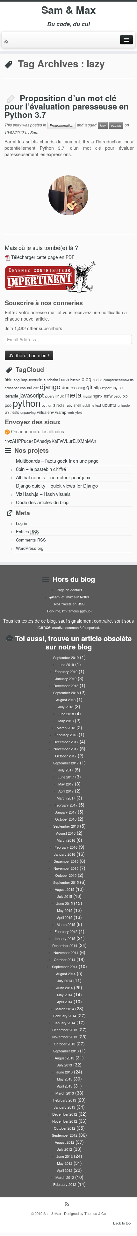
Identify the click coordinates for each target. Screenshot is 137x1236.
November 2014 (66, 952)
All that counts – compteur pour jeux (53, 477)
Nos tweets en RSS (69, 603)
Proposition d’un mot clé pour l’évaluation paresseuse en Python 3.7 (66, 106)
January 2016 (64, 854)
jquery (49, 396)
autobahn (51, 379)
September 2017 (66, 762)
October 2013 (64, 1043)
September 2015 (66, 882)
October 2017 (65, 755)
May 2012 (64, 1163)
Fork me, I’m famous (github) (69, 610)
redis (60, 405)
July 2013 (64, 1064)
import (107, 387)
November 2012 (64, 1121)
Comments (31, 540)
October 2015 (65, 875)
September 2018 (66, 692)
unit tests (12, 412)
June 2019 (66, 664)
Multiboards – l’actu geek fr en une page (57, 460)
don (65, 387)
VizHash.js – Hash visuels (43, 493)
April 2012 (64, 1170)
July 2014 (64, 980)
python (116, 125)
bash (64, 379)
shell (77, 405)
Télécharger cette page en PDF (43, 257)
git (89, 387)
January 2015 (64, 938)
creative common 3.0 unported (75, 627)
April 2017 (66, 790)
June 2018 (66, 713)
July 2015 (64, 896)
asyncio (35, 379)
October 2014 (64, 959)
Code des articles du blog (42, 502)
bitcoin (75, 379)
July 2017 (65, 769)
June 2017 (66, 776)
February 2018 (65, 734)
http (97, 387)
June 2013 (64, 1071)
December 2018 (66, 685)
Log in (21, 523)
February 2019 (65, 671)
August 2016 (66, 833)
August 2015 (64, 889)
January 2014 (64, 1022)
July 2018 (65, 706)
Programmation (61, 125)
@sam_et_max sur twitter (69, 596)
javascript (31, 395)
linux (59, 395)
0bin (8, 379)
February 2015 (65, 931)
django (50, 386)
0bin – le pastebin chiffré (41, 469)
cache (97, 379)
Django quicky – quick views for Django (57, 485)
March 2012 (64, 1177)
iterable (11, 396)
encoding (78, 387)
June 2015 (64, 903)
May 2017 (66, 783)
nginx (98, 396)
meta (73, 394)
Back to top (122, 1222)
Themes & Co (95, 1213)
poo (8, 405)
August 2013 (64, 1057)
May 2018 (66, 720)
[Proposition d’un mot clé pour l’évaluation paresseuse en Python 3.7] (68, 195)
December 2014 (64, 945)
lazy (103, 125)
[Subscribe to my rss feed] (7, 42)
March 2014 (64, 1008)
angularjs (21, 379)
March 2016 (66, 840)
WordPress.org (29, 548)
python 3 (48, 405)
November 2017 (66, 748)
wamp (60, 412)
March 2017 (66, 797)
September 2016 (66, 826)
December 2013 (64, 1029)
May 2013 (64, 1078)
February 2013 (64, 1100)
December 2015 (66, 861)
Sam (34, 132)
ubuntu (109, 405)
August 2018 (66, 699)
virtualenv (45, 412)
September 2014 (64, 966)
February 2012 (64, 1184)
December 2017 (66, 741)
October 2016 (65, 819)
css (23, 387)
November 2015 (66, 868)
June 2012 (64, 1156)
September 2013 (66, 1050)
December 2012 (64, 1114)
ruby (69, 405)
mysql (87, 396)
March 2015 (66, 924)
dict (36, 387)
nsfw (108, 396)
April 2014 (64, 1001)
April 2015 (64, 917)
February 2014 (64, 1015)
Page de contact (69, 589)
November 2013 (64, 1036)
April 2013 (64, 1085)
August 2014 (66, 973)
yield (78, 412)
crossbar (12, 387)
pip (125, 395)
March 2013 (64, 1093)
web (71, 412)
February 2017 (65, 805)
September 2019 (66, 657)
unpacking (28, 412)
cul (29, 388)
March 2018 (66, 727)
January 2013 (64, 1107)
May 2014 (64, 994)
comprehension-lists (118, 379)
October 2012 (64, 1128)
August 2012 (64, 1142)
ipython (118, 387)
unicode (124, 405)
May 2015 (64, 910)
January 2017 (65, 812)
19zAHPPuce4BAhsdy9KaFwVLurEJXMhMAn (50, 441)
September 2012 (64, 1135)
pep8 (117, 396)
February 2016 (65, 847)
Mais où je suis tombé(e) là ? (41, 247)
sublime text (92, 405)
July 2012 (64, 1149)
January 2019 (65, 678)
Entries (27, 531)
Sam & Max (68, 9)
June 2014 (64, 987)
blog (86, 379)
